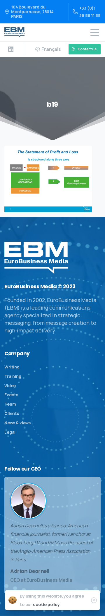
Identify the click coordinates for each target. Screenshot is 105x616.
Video (10, 385)
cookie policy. (47, 604)
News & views (17, 422)
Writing (12, 367)
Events (11, 394)
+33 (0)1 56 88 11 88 (89, 11)
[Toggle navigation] (95, 32)
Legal (9, 432)
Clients (11, 413)
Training (12, 376)
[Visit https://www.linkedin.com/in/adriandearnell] (11, 49)
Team (10, 404)
